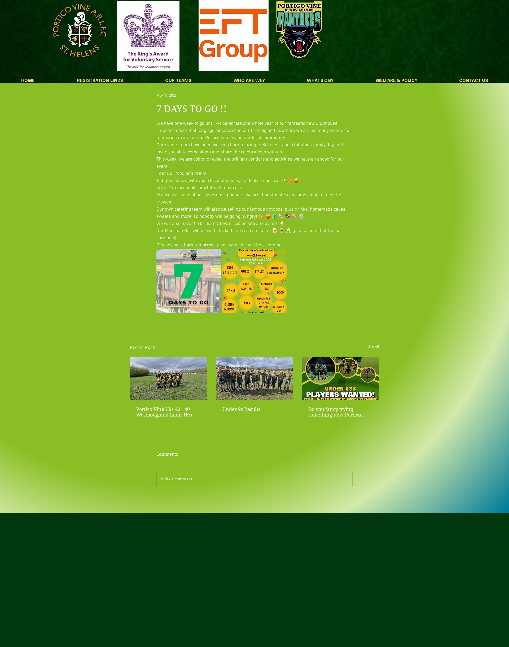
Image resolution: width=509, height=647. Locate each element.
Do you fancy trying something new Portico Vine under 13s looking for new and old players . (338, 412)
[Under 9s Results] (254, 378)
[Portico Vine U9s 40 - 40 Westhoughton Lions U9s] (168, 378)
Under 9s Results (241, 409)
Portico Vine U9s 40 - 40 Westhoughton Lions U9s (164, 412)
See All (373, 347)
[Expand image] (188, 281)
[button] (100, 82)
